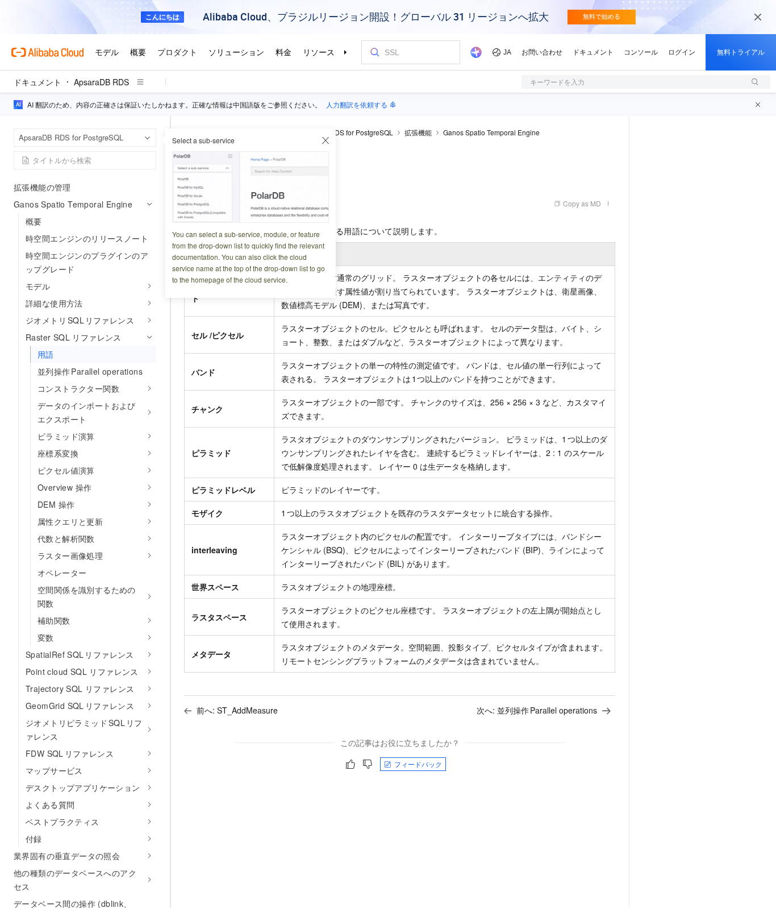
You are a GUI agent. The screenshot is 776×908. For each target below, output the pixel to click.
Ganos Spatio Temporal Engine (491, 132)
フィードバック (418, 764)
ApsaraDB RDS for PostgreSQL (344, 132)
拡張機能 (418, 132)
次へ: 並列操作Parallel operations (537, 710)
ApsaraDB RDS (101, 82)
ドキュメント (37, 82)
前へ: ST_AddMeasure (237, 710)
